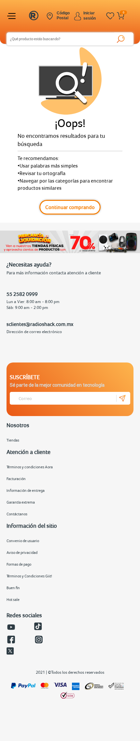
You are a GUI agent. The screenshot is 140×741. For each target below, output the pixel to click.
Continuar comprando (70, 207)
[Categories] (12, 16)
